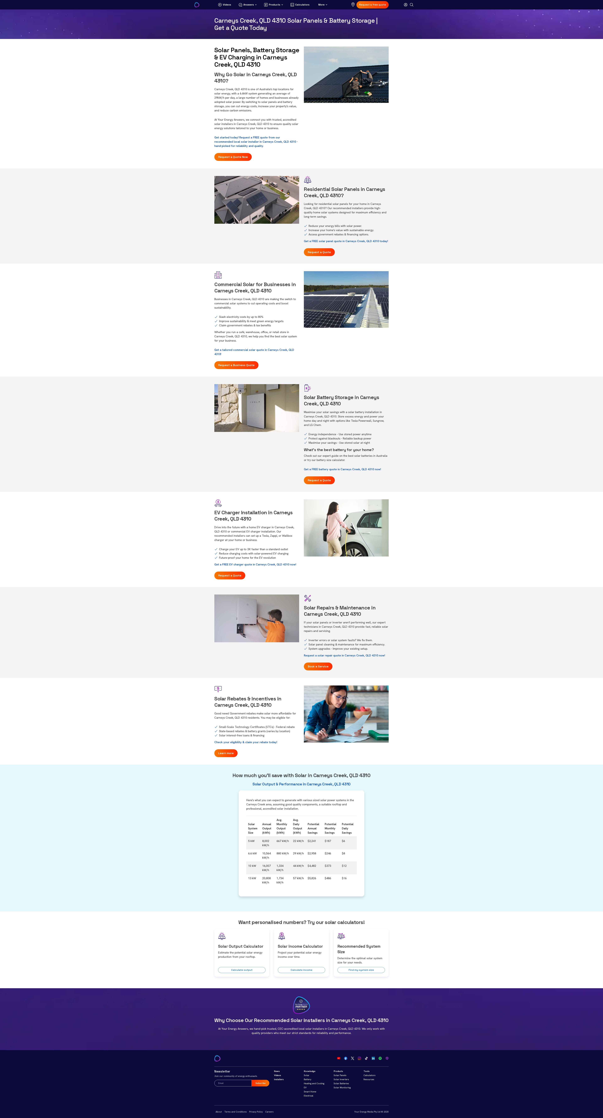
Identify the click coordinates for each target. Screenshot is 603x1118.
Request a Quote (319, 252)
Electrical (308, 1095)
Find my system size (361, 970)
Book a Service (318, 666)
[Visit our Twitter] (352, 1058)
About (219, 1111)
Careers (269, 1111)
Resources (369, 1079)
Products (338, 1071)
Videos (277, 1075)
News (277, 1071)
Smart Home (310, 1091)
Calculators (369, 1075)
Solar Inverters (341, 1079)
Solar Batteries (341, 1083)
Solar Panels (340, 1075)
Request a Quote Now (233, 157)
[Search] (411, 4)
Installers (279, 1079)
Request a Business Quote (236, 365)
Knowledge (309, 1071)
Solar (306, 1075)
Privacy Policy (256, 1111)
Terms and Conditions (235, 1111)
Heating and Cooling (314, 1083)
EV (305, 1087)
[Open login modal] (405, 5)
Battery (307, 1079)
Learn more (226, 753)
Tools (366, 1071)
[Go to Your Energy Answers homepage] (197, 4)
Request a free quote (372, 4)
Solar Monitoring (342, 1087)
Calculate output (242, 970)
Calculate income (301, 970)
